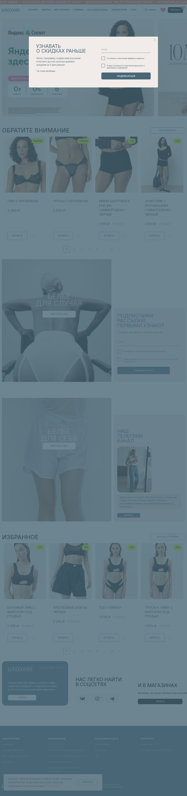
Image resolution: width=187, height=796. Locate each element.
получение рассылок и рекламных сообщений (126, 66)
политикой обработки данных (130, 58)
